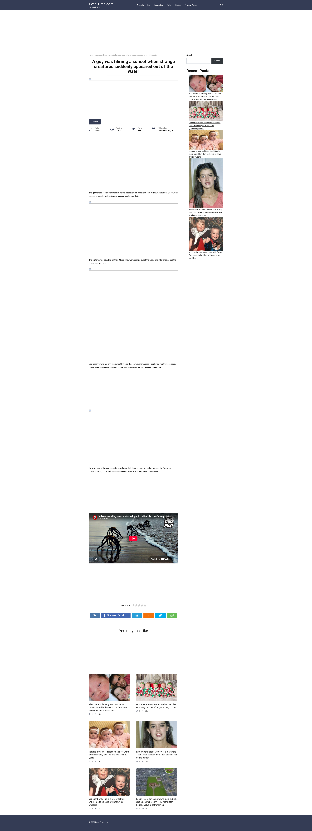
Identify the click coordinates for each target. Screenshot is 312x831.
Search (189, 55)
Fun (148, 5)
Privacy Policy (191, 5)
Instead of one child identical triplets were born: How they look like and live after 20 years (109, 754)
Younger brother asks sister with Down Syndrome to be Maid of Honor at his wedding (107, 802)
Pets (169, 5)
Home (91, 55)
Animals (140, 5)
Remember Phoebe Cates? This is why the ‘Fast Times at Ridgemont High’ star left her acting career (156, 754)
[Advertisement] (156, 34)
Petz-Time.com (101, 4)
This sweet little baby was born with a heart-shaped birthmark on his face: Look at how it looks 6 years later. (108, 707)
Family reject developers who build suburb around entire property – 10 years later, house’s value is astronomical (156, 802)
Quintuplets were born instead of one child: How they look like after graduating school (156, 706)
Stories (178, 5)
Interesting (158, 5)
